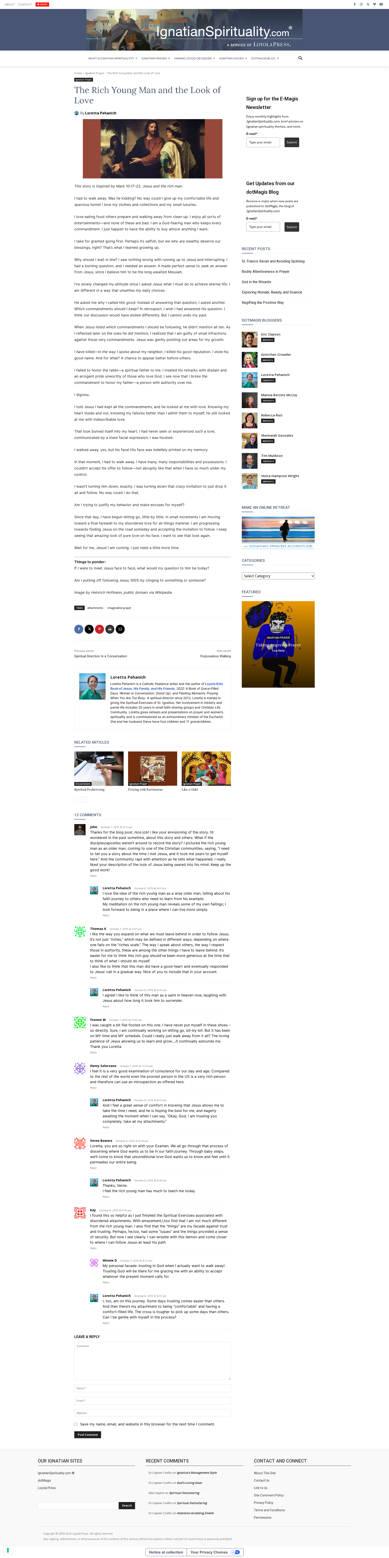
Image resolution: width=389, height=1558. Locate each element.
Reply (93, 875)
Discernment (83, 783)
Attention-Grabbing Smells (195, 1513)
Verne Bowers (101, 1140)
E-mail (252, 134)
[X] (368, 4)
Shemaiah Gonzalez (277, 435)
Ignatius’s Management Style (197, 1473)
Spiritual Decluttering (89, 789)
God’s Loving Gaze (189, 1483)
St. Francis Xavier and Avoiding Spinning (273, 261)
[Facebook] (354, 4)
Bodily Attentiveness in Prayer (265, 271)
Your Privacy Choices (209, 1552)
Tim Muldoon (272, 455)
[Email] (120, 629)
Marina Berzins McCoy (279, 395)
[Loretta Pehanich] (77, 113)
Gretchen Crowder (276, 354)
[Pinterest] (99, 629)
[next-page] (84, 799)
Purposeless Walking (215, 656)
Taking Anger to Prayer (278, 644)
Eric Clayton (270, 334)
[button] (300, 58)
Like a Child (190, 789)
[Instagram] (361, 4)
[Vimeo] (374, 4)
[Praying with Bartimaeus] (152, 768)
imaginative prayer (119, 607)
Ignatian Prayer (94, 73)
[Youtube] (381, 4)
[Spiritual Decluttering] (99, 768)
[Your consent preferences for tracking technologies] (8, 1550)
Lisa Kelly (278, 650)
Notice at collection (166, 1552)
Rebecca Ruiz (272, 415)
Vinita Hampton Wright (280, 476)
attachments (95, 607)
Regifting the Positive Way (263, 302)
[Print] (109, 629)
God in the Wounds (256, 282)
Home (78, 73)
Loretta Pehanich (100, 113)
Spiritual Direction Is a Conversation (100, 656)
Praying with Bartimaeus (145, 789)
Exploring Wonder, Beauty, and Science (272, 292)
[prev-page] (77, 799)
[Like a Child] (206, 768)
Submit (292, 142)
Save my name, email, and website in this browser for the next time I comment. (147, 1424)
